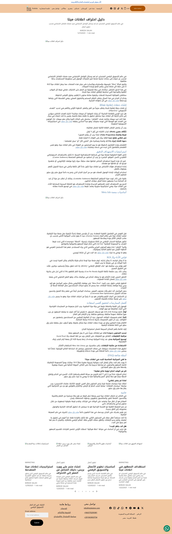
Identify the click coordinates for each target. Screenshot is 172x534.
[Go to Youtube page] (134, 508)
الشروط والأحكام (64, 512)
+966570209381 (90, 512)
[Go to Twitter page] (122, 8)
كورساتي (84, 8)
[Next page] (97, 491)
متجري (70, 8)
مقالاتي (63, 8)
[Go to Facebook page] (112, 8)
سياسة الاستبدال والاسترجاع (65, 516)
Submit (36, 522)
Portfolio (35, 8)
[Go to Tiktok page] (119, 8)
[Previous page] (75, 491)
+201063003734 (90, 517)
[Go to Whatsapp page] (122, 508)
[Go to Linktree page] (126, 508)
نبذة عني (92, 8)
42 (93, 491)
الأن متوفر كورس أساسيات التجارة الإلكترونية (86, 2)
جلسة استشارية (45, 8)
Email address (30, 511)
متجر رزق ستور (113, 100)
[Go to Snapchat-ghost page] (138, 508)
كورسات (63, 508)
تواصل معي (55, 8)
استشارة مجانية (137, 8)
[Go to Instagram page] (115, 8)
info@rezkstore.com (92, 508)
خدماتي (76, 8)
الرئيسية (99, 8)
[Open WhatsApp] (167, 528)
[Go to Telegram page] (130, 508)
